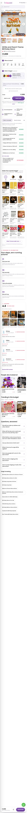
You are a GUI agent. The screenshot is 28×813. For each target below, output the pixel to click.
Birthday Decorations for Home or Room (12, 474)
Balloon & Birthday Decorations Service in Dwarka (12, 492)
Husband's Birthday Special (9, 510)
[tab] (3, 40)
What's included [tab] (7, 120)
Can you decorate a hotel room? (10, 443)
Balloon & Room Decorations (9, 488)
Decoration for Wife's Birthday (9, 496)
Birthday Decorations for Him (9, 478)
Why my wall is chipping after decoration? (10, 459)
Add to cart (7, 98)
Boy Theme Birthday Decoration (10, 514)
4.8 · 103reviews (7, 34)
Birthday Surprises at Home (9, 481)
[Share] (20, 14)
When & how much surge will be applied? (10, 448)
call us (13, 104)
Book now (18, 98)
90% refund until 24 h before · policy (14, 88)
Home (2, 10)
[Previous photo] (3, 24)
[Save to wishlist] (23, 14)
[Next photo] (23, 24)
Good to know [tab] (17, 120)
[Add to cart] (13, 809)
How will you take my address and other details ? (11, 426)
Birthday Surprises (6, 485)
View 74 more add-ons (12, 241)
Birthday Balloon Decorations (9, 507)
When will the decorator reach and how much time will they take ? (11, 432)
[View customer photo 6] (21, 322)
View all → (23, 375)
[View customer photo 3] (21, 314)
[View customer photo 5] (13, 322)
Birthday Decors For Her (8, 500)
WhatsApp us (21, 102)
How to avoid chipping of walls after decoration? (11, 465)
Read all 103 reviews (7, 369)
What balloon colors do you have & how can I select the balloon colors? (11, 437)
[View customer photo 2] (13, 314)
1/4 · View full (21, 34)
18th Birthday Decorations (8, 503)
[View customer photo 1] (5, 314)
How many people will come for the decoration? (11, 453)
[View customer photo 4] (5, 322)
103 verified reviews (10, 51)
